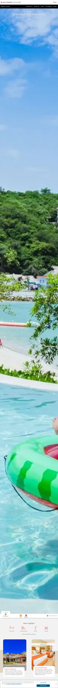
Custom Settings (43, 682)
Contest (55, 6)
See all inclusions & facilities (29, 634)
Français (55, 2)
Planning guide (48, 6)
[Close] (56, 684)
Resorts (37, 6)
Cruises (42, 6)
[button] (29, 6)
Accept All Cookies (43, 685)
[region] (29, 684)
